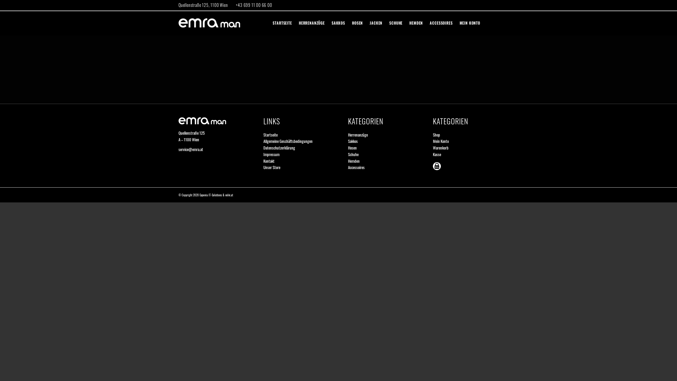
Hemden (354, 161)
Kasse (437, 154)
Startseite (270, 135)
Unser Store (271, 167)
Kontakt (269, 161)
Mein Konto (441, 141)
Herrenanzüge (358, 135)
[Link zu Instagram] (486, 5)
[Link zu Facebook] (494, 5)
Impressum (271, 154)
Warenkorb (441, 148)
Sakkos (353, 141)
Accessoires (356, 167)
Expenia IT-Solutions (211, 195)
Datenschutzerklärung (279, 148)
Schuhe (353, 154)
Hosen (352, 148)
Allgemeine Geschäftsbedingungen (288, 141)
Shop (436, 135)
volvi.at (229, 195)
